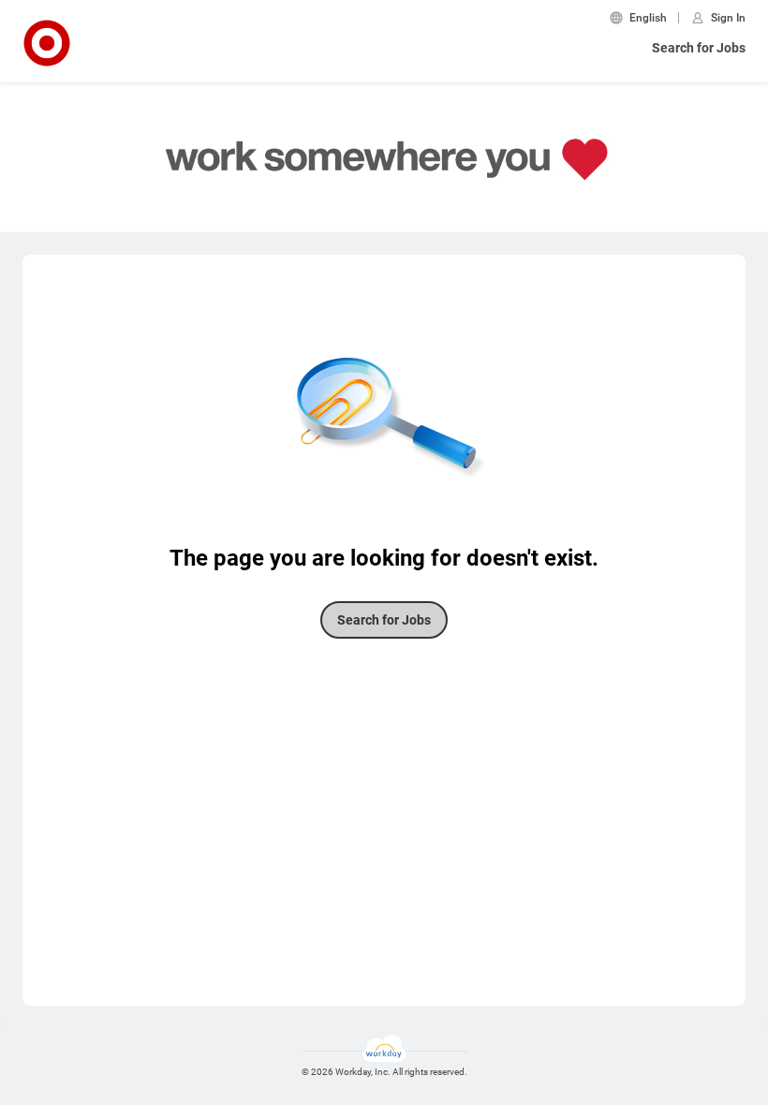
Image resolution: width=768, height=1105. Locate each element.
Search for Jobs (699, 47)
